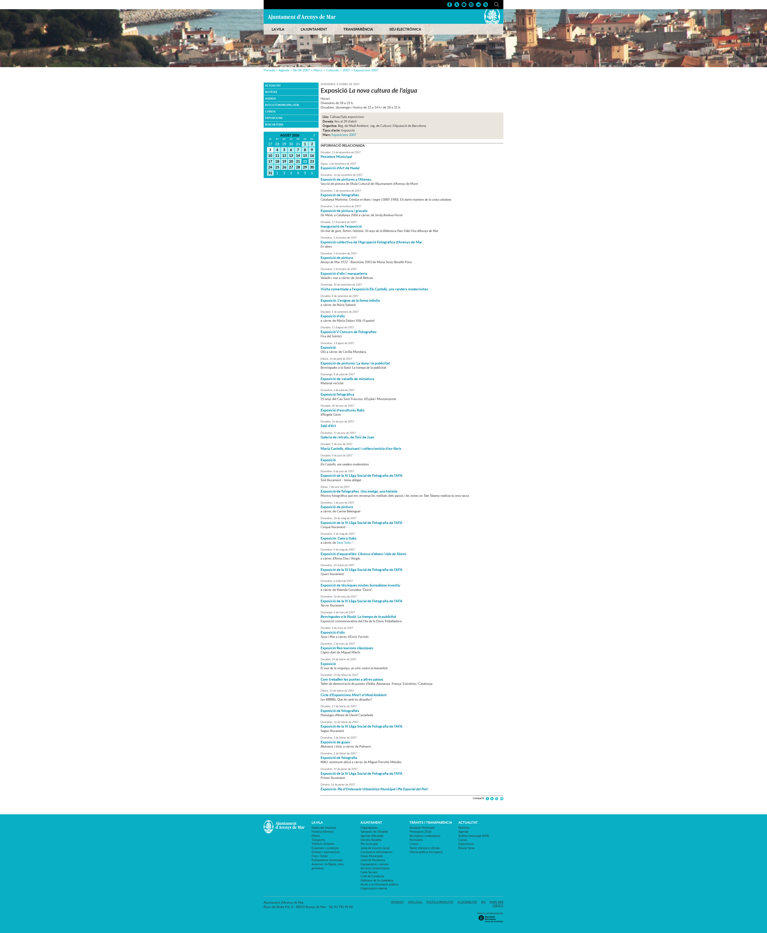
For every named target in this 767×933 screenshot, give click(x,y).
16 (312, 155)
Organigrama (369, 827)
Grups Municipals (372, 856)
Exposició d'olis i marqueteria (344, 273)
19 (284, 161)
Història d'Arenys (323, 831)
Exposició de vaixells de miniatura (347, 378)
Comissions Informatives (376, 852)
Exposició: (350, 300)
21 (298, 161)
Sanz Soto (344, 542)
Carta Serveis (369, 872)
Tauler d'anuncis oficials (424, 848)
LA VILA (278, 29)
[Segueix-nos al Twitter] (456, 4)
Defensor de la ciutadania (377, 880)
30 (312, 167)
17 (270, 161)
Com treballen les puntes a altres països (352, 679)
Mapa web (496, 902)
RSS (483, 902)
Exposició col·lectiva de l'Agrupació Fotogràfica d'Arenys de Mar (371, 242)
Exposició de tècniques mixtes (360, 585)
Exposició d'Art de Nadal (340, 167)
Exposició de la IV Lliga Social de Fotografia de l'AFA (361, 475)
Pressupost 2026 (420, 831)
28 (298, 167)
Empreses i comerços (325, 848)
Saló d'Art (328, 425)
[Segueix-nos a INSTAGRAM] (471, 4)
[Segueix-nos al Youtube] (464, 4)
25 (277, 167)
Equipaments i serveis (374, 864)
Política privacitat (439, 902)
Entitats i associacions (326, 852)
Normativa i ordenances (424, 836)
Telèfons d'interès (323, 844)
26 (284, 167)
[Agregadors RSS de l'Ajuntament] (485, 4)
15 (305, 155)
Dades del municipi (324, 827)
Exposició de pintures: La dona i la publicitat (355, 363)
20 (291, 161)
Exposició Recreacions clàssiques (347, 647)
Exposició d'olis (333, 316)
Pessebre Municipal (336, 156)
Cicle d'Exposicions (354, 694)
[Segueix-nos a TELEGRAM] (478, 4)
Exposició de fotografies (340, 194)
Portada (269, 70)
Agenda (284, 70)
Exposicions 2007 (366, 70)
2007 (346, 70)
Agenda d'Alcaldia (372, 836)
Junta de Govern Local (375, 848)
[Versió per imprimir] (501, 798)
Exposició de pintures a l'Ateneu (346, 179)
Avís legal (415, 902)
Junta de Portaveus (373, 860)
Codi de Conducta (372, 876)
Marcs (318, 70)
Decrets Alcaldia (371, 840)
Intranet (397, 902)
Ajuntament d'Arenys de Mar (302, 17)
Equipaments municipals (327, 860)
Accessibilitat (467, 902)
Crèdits (498, 905)
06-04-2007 (301, 70)
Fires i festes (320, 856)
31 (270, 172)
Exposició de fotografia (339, 757)
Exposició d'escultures (343, 410)
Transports (318, 840)
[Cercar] (496, 4)
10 (270, 155)
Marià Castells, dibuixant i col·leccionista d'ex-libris (361, 448)
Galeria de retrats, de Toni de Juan (347, 437)
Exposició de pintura (337, 257)
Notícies (271, 92)
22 (305, 161)
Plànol (316, 836)
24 (270, 167)
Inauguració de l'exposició (341, 226)
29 (305, 167)
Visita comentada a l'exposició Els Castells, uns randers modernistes (374, 289)
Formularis (416, 840)
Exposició (328, 347)
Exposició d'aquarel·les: (363, 553)
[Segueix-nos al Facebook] (449, 4)
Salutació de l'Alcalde (374, 831)
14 (298, 155)
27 (291, 167)
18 (277, 161)
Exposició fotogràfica (337, 394)
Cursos (270, 111)
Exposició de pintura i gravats (344, 210)
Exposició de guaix (335, 742)
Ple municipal (369, 844)
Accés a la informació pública (379, 884)
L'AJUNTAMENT (314, 29)
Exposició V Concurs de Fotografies (349, 331)
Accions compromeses (375, 868)
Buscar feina (274, 124)
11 (277, 155)
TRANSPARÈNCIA (358, 29)
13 (291, 155)
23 (312, 161)
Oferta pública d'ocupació (426, 852)
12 (284, 155)
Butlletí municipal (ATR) (282, 105)
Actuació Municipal (421, 827)
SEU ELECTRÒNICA (405, 29)
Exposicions (273, 118)
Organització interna (374, 888)
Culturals (332, 70)
